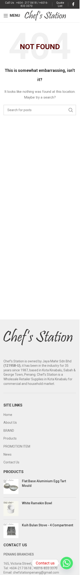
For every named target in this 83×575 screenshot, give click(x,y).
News (7, 454)
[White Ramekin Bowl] (10, 508)
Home (7, 415)
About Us (10, 422)
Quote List (60, 4)
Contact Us (11, 462)
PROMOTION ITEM (16, 446)
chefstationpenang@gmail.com (36, 572)
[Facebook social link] (73, 4)
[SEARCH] (70, 110)
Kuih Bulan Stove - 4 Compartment (47, 525)
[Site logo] (45, 15)
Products (10, 438)
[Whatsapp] (66, 563)
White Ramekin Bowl (37, 503)
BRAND (8, 430)
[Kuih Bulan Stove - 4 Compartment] (10, 530)
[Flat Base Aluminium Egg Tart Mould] (10, 486)
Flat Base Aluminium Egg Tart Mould (44, 483)
